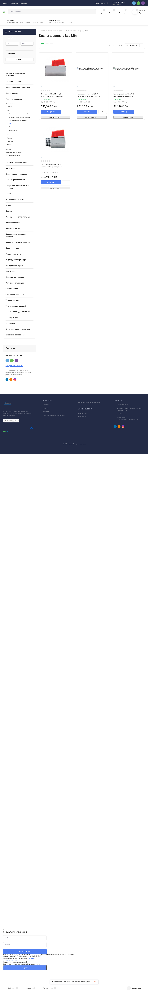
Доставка (46, 404)
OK (95, 982)
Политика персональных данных (89, 402)
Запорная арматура (55, 31)
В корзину (50, 112)
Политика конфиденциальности (54, 415)
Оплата (45, 408)
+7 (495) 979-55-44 (118, 2)
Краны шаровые (73, 31)
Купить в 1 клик (54, 117)
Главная (42, 31)
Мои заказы (82, 416)
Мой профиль (82, 413)
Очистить (19, 59)
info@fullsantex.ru (14, 365)
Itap (86, 31)
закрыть (25, 968)
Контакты (46, 412)
